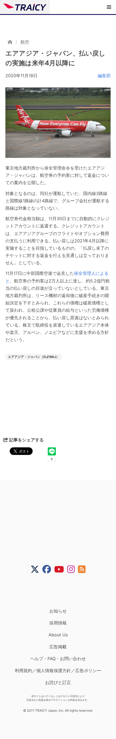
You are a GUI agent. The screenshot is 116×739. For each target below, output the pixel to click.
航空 (25, 42)
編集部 (104, 75)
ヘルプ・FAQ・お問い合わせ (58, 658)
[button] (109, 7)
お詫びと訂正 (58, 682)
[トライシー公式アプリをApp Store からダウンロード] (61, 590)
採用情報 (58, 623)
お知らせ (58, 611)
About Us (58, 634)
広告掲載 (58, 646)
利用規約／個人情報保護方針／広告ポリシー (58, 670)
